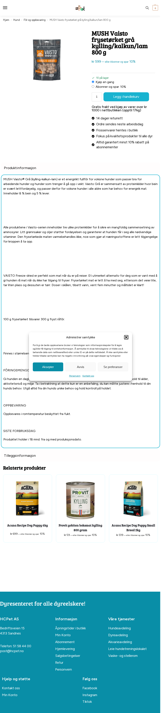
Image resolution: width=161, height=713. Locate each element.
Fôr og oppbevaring (35, 19)
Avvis (80, 366)
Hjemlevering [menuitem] (65, 649)
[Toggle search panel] (147, 8)
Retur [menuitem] (59, 662)
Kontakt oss (88, 375)
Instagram (89, 695)
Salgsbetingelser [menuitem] (67, 656)
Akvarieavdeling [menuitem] (120, 642)
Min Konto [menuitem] (63, 635)
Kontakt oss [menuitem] (11, 688)
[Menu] (9, 8)
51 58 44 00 (22, 646)
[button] (126, 337)
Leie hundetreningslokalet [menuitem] (127, 649)
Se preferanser (113, 366)
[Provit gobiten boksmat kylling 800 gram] (80, 499)
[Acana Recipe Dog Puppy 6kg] (27, 499)
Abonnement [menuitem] (65, 642)
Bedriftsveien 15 (12, 628)
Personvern (74, 375)
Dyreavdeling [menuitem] (118, 635)
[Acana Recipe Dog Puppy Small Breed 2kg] (133, 499)
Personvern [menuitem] (63, 669)
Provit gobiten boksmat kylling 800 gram (80, 527)
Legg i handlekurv (126, 97)
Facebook (89, 688)
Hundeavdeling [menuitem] (119, 628)
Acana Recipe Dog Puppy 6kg (27, 525)
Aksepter (48, 366)
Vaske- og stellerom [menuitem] (123, 656)
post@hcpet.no (12, 651)
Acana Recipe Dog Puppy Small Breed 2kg (133, 527)
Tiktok (87, 702)
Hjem (6, 19)
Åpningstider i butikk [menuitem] (70, 628)
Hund (16, 19)
